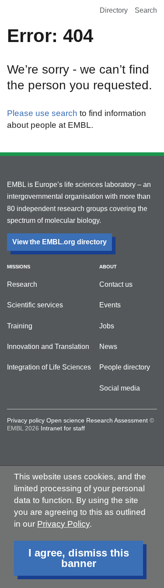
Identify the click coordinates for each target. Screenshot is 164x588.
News (108, 346)
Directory (114, 10)
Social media (119, 388)
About (108, 266)
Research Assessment (117, 420)
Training (19, 326)
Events (110, 305)
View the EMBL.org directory (59, 242)
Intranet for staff (63, 428)
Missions (18, 266)
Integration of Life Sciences (49, 367)
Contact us (116, 284)
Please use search (42, 113)
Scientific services (35, 305)
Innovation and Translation (48, 346)
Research (22, 284)
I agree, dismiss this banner (78, 558)
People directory (124, 367)
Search (146, 10)
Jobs (106, 326)
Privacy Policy (63, 523)
